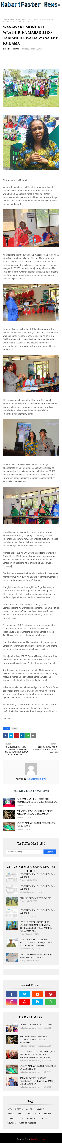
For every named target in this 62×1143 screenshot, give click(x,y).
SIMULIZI (47, 1114)
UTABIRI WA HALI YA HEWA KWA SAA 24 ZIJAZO (37, 875)
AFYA (10, 1109)
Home (5, 19)
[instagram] (11, 1002)
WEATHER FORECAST (27, 1123)
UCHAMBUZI (32, 1118)
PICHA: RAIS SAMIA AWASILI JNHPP (36, 1025)
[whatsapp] (50, 1002)
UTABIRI (44, 1118)
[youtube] (24, 1002)
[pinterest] (50, 994)
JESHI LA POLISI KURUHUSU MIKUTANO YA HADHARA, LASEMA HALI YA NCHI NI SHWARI (36, 943)
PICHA (29, 1114)
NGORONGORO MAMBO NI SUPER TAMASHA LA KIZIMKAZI (36, 955)
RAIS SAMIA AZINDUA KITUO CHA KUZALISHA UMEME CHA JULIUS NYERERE (37, 800)
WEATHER (11, 1123)
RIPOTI (37, 1114)
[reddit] (37, 994)
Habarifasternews (11, 49)
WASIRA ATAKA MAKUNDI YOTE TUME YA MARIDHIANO (36, 824)
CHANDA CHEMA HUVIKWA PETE (35, 898)
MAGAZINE (40, 1109)
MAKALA (11, 1114)
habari (11, 19)
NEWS (20, 1114)
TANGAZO (11, 1118)
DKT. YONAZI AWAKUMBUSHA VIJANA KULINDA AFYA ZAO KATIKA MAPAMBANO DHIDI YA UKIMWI (37, 1054)
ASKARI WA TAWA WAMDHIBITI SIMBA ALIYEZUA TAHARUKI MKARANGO (35, 812)
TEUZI (21, 1118)
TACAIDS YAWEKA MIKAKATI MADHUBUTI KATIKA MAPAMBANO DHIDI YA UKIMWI (36, 1081)
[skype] (37, 1002)
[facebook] (11, 994)
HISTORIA (19, 1109)
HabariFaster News (38, 1139)
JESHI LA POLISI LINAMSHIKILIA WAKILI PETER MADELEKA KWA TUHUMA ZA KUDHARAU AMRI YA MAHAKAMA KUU (36, 926)
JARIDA (29, 1109)
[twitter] (24, 994)
